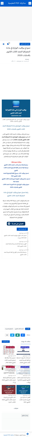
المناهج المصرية (9, 329)
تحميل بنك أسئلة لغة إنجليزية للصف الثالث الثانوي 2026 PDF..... (10, 360)
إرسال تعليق (25, 415)
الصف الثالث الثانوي (25, 44)
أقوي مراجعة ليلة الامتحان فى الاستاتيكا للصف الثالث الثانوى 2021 (16, 245)
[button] (23, 335)
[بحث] (2, 3)
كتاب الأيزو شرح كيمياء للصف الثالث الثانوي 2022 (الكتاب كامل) (9, 399)
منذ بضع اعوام (22, 233)
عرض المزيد (5, 342)
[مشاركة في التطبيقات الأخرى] (7, 335)
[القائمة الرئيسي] (30, 3)
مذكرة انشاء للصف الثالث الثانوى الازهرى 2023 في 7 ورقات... (23, 380)
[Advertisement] (16, 24)
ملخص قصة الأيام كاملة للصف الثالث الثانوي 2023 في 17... (9, 380)
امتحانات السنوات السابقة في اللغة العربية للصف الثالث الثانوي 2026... (23, 360)
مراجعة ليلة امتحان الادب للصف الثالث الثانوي (16, 165)
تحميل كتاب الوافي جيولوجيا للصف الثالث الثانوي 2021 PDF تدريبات (15, 237)
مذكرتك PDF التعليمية (17, 3)
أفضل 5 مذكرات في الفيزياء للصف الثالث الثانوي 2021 (24, 399)
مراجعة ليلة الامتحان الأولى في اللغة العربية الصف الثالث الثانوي (15, 253)
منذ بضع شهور (26, 355)
